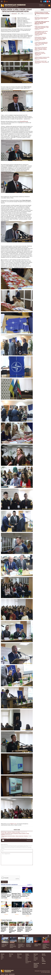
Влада (10, 955)
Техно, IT (27, 962)
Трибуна (44, 963)
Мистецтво (36, 958)
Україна (2, 957)
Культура (36, 954)
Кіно (34, 956)
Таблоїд (43, 961)
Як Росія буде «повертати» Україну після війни (10, 832)
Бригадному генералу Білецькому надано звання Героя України (41, 18)
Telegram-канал (13, 823)
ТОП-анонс (44, 955)
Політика (11, 954)
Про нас (2, 974)
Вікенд (27, 958)
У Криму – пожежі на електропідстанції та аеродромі (37, 944)
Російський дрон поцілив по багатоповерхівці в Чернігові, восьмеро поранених (40, 38)
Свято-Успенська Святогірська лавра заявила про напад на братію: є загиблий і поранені (41, 48)
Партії (10, 956)
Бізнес (18, 956)
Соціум (27, 954)
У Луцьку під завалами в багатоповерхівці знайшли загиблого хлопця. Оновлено (15, 834)
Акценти (35, 967)
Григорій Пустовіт (24, 121)
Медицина (27, 955)
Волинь (2, 956)
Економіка (19, 954)
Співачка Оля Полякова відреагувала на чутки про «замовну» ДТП (40, 53)
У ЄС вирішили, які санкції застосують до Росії (10, 838)
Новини (42, 10)
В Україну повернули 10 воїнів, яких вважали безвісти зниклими (5, 945)
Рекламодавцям (11, 974)
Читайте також (17, 829)
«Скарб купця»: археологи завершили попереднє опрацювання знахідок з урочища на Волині (46, 946)
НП (42, 957)
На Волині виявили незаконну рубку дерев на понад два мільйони (42, 58)
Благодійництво (28, 961)
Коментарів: (14, 13)
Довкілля (27, 957)
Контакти (6, 974)
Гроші (18, 955)
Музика (35, 955)
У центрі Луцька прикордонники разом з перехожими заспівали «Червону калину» (41, 43)
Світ (1, 958)
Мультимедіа (25, 936)
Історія (35, 960)
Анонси (43, 954)
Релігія (27, 960)
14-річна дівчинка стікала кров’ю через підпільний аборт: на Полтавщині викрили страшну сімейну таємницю (41, 33)
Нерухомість (19, 957)
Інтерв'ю (35, 964)
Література (36, 957)
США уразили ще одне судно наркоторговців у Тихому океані (41, 61)
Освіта (27, 956)
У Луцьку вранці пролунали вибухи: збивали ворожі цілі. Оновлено (14, 836)
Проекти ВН (36, 963)
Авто (43, 958)
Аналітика (36, 965)
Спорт (43, 959)
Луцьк (2, 955)
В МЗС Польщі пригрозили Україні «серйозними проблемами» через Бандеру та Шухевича (42, 27)
